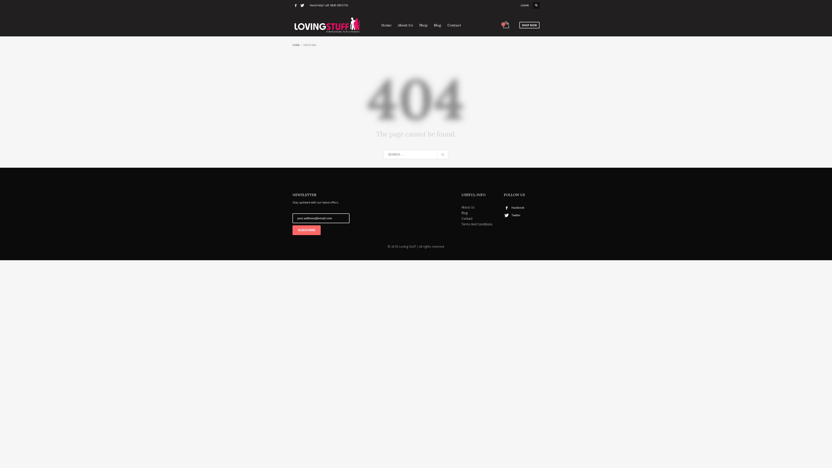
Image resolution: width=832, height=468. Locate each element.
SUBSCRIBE (306, 230)
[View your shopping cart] (506, 25)
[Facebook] (295, 5)
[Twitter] (302, 5)
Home (296, 45)
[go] (442, 154)
